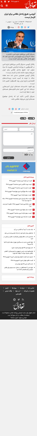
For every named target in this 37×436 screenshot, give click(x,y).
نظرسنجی (18, 294)
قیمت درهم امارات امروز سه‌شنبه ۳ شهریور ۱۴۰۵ (19, 213)
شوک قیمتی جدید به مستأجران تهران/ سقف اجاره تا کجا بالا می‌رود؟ (18, 243)
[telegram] (22, 27)
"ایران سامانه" (14, 318)
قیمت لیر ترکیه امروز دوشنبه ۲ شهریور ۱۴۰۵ (20, 181)
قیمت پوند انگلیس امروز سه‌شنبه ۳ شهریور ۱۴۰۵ (18, 184)
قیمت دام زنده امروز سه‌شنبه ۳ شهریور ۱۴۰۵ (19, 188)
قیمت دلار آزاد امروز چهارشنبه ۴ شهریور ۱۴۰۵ (19, 217)
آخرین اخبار (30, 226)
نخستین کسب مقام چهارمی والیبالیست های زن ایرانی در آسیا (18, 238)
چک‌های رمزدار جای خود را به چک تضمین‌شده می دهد (19, 233)
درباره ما (22, 288)
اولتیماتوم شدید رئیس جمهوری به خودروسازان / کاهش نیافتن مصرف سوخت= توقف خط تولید (18, 252)
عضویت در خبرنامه (29, 291)
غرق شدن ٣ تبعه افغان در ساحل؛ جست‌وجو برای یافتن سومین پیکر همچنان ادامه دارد (18, 269)
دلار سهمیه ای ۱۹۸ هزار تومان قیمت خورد (22, 248)
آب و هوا (17, 291)
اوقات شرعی (8, 291)
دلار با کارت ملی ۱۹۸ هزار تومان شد (24, 264)
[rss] (1, 1)
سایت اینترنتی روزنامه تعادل (18, 313)
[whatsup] (25, 27)
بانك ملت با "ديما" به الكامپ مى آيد (23, 230)
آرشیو (6, 288)
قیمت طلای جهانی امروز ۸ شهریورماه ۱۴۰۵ (22, 260)
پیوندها (14, 288)
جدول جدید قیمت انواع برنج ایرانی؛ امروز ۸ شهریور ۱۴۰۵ (18, 257)
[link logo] (29, 4)
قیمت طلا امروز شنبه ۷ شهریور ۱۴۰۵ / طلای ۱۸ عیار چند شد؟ (17, 205)
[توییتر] (9, 1)
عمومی (9, 22)
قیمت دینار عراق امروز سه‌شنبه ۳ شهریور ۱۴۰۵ (19, 210)
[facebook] (19, 27)
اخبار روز (15, 22)
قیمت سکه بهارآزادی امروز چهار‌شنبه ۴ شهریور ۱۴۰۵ (18, 192)
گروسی (30, 118)
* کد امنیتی (30, 148)
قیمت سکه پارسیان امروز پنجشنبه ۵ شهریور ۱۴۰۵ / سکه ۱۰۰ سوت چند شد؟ (16, 200)
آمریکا (22, 118)
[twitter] (28, 27)
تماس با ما (31, 288)
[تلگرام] (5, 1)
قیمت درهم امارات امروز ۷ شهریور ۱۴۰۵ (21, 195)
